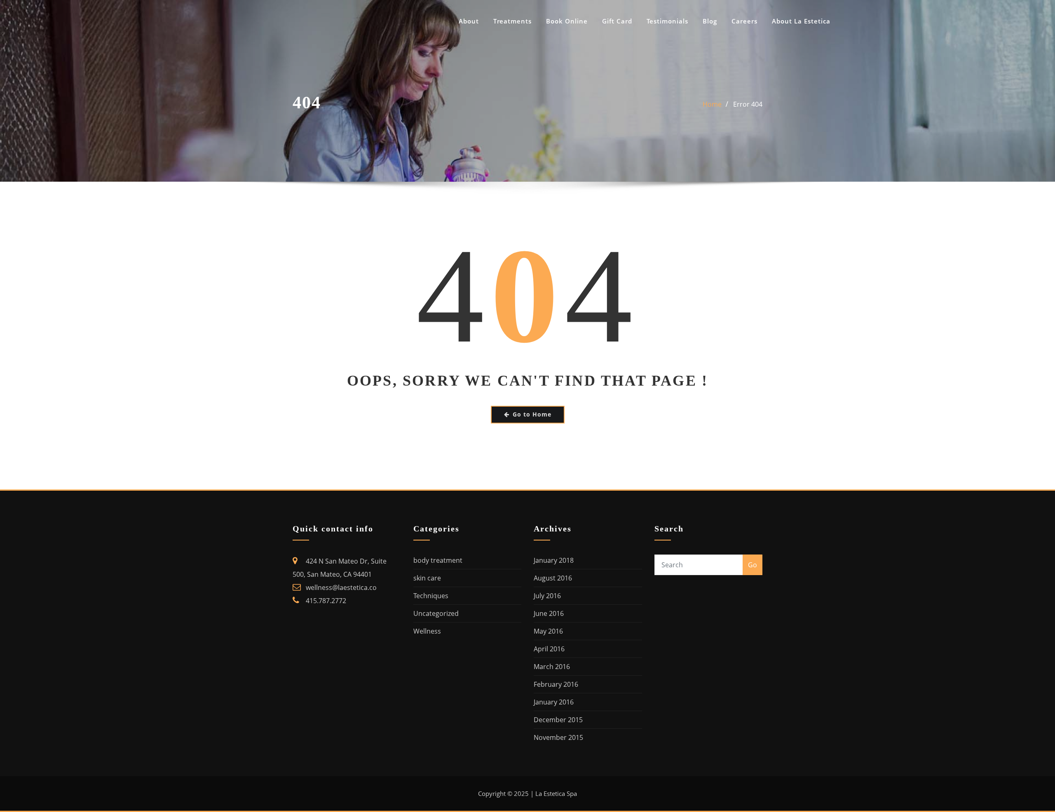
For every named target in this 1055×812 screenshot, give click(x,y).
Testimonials (667, 21)
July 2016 (547, 595)
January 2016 (554, 702)
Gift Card (617, 21)
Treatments (512, 21)
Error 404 (747, 104)
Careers (744, 21)
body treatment (437, 560)
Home (712, 104)
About (469, 21)
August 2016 (553, 578)
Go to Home (532, 414)
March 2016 (552, 666)
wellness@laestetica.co (341, 587)
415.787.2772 (326, 600)
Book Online (567, 21)
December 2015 (558, 719)
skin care (427, 578)
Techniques (430, 595)
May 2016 (548, 631)
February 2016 (556, 684)
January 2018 (554, 560)
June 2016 (549, 613)
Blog (710, 21)
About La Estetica (801, 21)
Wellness (427, 631)
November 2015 (558, 737)
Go (752, 564)
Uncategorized (436, 613)
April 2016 (549, 648)
